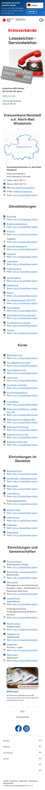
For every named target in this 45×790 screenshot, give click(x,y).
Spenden (10, 330)
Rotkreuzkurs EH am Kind (17, 434)
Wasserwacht (12, 532)
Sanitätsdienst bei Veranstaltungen (21, 315)
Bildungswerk (12, 486)
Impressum (14, 780)
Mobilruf (10, 292)
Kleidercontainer (13, 510)
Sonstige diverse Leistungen (18, 322)
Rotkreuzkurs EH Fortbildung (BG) (21, 419)
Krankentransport (14, 268)
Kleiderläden (12, 525)
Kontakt (6, 780)
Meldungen (13, 691)
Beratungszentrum (14, 471)
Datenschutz (23, 780)
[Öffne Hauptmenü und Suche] (41, 20)
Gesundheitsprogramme (17, 246)
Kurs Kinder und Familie (17, 385)
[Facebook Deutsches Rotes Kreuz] (18, 728)
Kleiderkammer (13, 517)
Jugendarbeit (12, 261)
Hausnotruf (11, 253)
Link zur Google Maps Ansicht (24, 195)
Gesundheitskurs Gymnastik (18, 362)
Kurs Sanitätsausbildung (17, 392)
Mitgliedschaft (12, 285)
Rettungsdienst (13, 307)
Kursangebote (13, 401)
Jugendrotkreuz (13, 493)
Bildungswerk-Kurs (14, 355)
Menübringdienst (14, 277)
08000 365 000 (9, 96)
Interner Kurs (12, 377)
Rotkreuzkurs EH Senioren (18, 427)
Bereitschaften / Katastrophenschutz (22, 478)
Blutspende (11, 216)
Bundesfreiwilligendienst (17, 223)
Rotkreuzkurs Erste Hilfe (17, 441)
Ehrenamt (11, 231)
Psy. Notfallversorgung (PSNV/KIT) (21, 300)
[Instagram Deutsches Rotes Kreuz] (26, 728)
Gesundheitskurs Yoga (16, 370)
